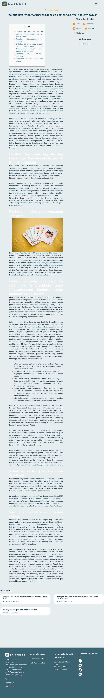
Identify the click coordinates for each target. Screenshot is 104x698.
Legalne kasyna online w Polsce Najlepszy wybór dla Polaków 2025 (77, 597)
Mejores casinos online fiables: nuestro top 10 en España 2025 (25, 597)
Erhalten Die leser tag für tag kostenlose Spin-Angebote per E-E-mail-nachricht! (29, 34)
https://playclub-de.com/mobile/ (50, 263)
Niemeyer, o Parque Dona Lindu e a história (20, 609)
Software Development (85, 44)
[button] (96, 3)
